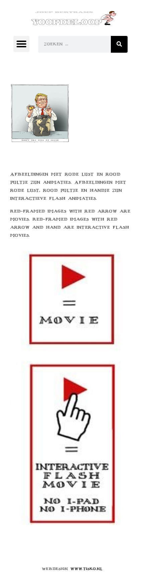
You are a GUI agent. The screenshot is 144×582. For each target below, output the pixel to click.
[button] (21, 44)
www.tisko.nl (86, 568)
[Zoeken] (119, 44)
